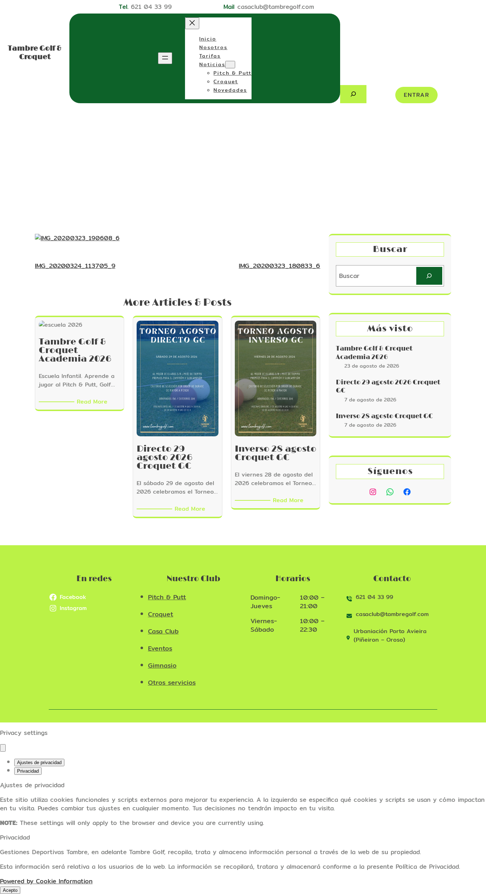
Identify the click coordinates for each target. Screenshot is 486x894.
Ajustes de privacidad (39, 762)
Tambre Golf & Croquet (35, 52)
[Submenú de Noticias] (230, 64)
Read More (93, 402)
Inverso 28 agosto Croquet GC (384, 416)
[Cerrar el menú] (192, 23)
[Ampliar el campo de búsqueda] (353, 94)
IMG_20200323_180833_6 (279, 266)
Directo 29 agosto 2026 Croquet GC (388, 387)
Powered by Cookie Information (46, 881)
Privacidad (28, 771)
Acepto (10, 890)
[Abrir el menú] (165, 58)
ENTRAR (416, 94)
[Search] (429, 276)
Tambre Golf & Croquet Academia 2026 (374, 353)
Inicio (207, 39)
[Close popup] (3, 748)
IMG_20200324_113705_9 (75, 266)
